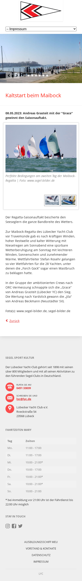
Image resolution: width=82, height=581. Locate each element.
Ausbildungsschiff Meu (41, 542)
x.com (20, 526)
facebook (14, 526)
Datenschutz (41, 555)
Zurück (14, 321)
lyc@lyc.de (23, 399)
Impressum (41, 562)
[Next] (16, 75)
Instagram (7, 526)
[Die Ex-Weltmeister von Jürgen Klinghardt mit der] (52, 200)
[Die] (68, 200)
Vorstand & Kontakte (41, 548)
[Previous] (8, 75)
